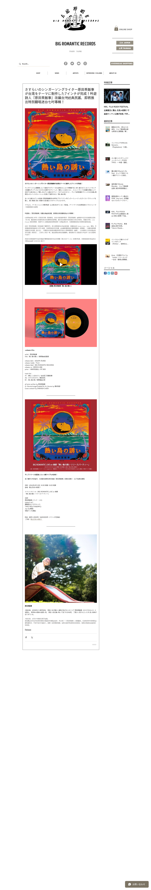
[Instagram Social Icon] (112, 273)
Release (28, 630)
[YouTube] (78, 63)
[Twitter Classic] (108, 273)
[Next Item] (126, 96)
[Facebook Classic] (105, 273)
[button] (116, 28)
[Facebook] (65, 63)
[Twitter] (72, 63)
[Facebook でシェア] (26, 637)
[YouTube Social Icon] (116, 273)
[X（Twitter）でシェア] (32, 637)
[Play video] (61, 264)
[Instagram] (85, 63)
